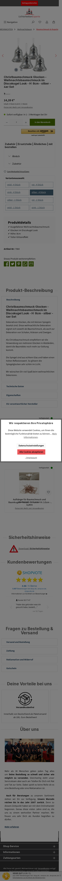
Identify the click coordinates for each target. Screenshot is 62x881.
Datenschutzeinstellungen (31, 445)
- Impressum (31, 457)
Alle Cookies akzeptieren (31, 452)
